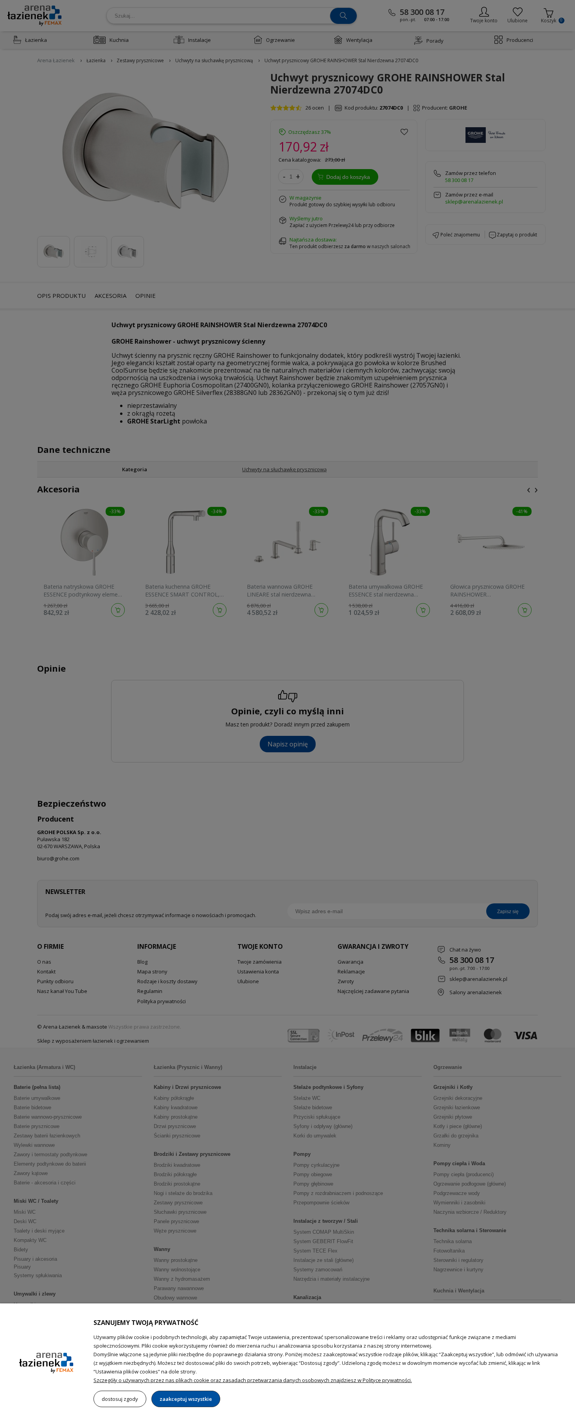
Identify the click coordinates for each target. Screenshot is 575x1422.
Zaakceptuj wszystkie (186, 1398)
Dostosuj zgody (120, 1398)
